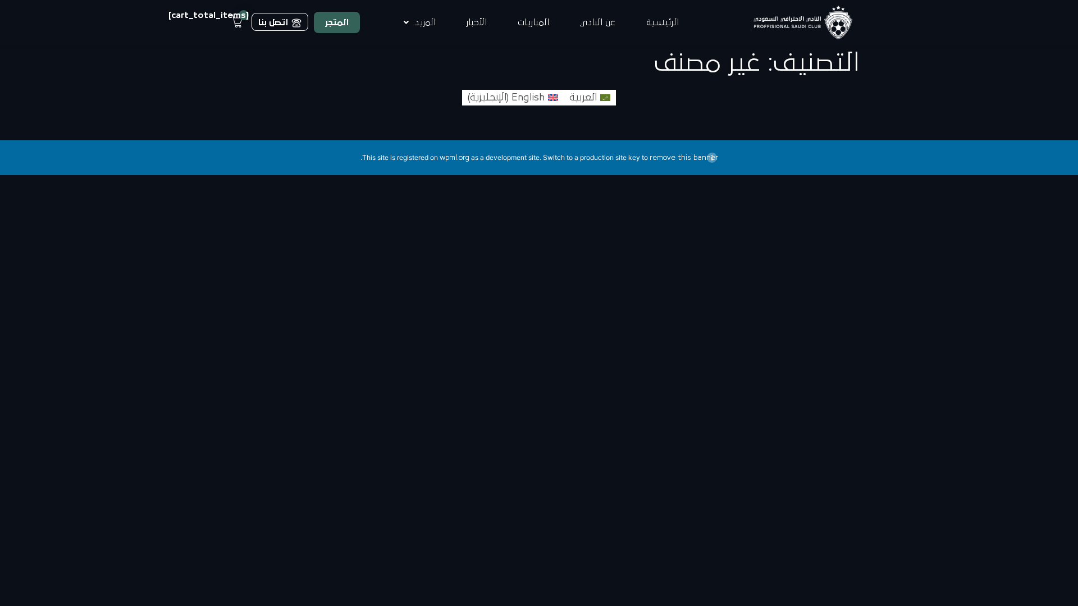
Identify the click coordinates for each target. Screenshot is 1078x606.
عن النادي (597, 22)
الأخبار (476, 22)
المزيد (425, 22)
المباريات (533, 22)
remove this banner (684, 157)
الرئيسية (662, 22)
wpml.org (454, 157)
